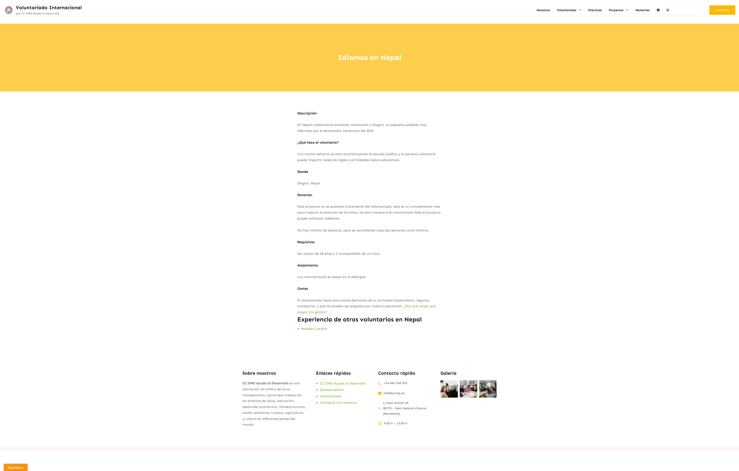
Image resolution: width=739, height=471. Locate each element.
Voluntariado (330, 396)
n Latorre (319, 329)
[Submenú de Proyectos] (627, 9)
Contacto (722, 10)
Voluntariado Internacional (49, 8)
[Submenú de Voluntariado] (579, 9)
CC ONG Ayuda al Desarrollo (342, 383)
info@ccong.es (394, 393)
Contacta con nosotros (338, 402)
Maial (305, 329)
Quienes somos (332, 390)
